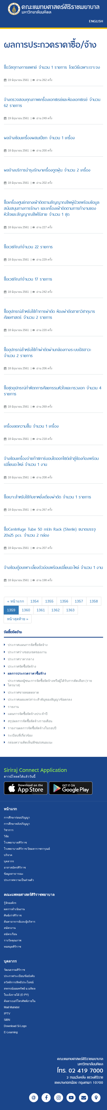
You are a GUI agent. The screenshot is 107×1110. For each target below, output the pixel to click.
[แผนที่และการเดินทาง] (96, 1097)
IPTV (7, 1013)
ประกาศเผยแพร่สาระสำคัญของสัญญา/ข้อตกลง (40, 699)
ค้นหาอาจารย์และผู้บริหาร (19, 921)
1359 (13, 610)
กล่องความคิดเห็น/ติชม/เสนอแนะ (30, 742)
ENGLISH (96, 21)
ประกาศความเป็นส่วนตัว (19, 879)
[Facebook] (46, 1097)
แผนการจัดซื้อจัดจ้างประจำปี (28, 714)
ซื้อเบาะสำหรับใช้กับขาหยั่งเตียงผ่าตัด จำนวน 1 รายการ (47, 496)
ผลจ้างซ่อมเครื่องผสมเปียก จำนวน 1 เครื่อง (39, 137)
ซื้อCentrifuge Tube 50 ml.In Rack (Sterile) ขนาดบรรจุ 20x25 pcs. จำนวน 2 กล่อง (50, 532)
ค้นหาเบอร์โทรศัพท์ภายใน (19, 1001)
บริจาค (8, 855)
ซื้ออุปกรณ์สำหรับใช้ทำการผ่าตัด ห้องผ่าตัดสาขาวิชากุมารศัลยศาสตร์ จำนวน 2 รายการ (49, 314)
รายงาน (13, 707)
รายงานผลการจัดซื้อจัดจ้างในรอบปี (32, 728)
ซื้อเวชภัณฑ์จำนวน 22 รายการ (28, 246)
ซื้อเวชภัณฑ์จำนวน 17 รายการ (28, 279)
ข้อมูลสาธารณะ (13, 873)
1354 (34, 601)
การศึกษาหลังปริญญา (17, 823)
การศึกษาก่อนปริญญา (17, 817)
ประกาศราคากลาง (21, 659)
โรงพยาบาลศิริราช (15, 842)
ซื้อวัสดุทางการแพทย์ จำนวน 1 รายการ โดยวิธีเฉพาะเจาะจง (52, 67)
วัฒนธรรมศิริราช (14, 969)
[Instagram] (58, 1097)
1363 (70, 610)
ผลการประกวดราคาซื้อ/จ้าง (27, 673)
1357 (79, 601)
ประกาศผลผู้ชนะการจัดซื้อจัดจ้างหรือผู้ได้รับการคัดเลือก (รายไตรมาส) (50, 683)
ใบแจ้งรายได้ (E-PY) (16, 994)
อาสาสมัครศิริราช (15, 867)
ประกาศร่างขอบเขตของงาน (27, 652)
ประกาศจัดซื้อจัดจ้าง (22, 666)
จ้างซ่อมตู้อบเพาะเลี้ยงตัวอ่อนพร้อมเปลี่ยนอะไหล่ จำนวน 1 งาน (53, 567)
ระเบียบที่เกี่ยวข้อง (20, 735)
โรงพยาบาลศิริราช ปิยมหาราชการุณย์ (27, 848)
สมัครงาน (10, 927)
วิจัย (6, 836)
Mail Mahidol (11, 1007)
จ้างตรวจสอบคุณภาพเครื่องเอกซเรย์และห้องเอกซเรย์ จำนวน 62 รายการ (52, 102)
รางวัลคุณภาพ (12, 940)
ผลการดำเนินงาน (14, 909)
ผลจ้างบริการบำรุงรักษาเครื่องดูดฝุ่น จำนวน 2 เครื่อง (47, 170)
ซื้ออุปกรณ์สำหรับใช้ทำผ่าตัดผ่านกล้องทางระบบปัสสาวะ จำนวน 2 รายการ (47, 352)
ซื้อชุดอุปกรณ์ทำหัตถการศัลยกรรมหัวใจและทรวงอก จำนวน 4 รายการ (52, 390)
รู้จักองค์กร (10, 902)
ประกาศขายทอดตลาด (23, 692)
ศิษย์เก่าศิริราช (13, 915)
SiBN (7, 1019)
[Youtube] (71, 1097)
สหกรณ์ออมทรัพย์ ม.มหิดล (20, 988)
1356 (64, 601)
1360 (26, 610)
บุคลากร (9, 861)
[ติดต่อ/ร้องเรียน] (83, 1097)
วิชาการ (9, 830)
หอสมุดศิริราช (12, 946)
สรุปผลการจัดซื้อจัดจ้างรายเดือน (30, 721)
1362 (55, 610)
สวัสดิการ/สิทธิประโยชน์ (19, 982)
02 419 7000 (86, 1071)
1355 (49, 601)
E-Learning (11, 1032)
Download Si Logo (15, 1025)
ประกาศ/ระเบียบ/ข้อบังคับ (19, 976)
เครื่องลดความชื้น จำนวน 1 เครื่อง (31, 426)
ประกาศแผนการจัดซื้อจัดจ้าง (28, 645)
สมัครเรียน (10, 934)
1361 (41, 610)
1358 (94, 601)
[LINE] (33, 1097)
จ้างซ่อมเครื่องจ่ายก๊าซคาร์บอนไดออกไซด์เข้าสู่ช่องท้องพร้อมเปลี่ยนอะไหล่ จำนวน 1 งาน (51, 461)
